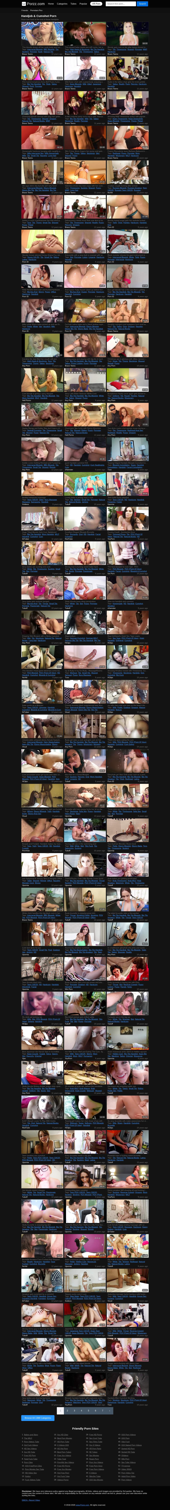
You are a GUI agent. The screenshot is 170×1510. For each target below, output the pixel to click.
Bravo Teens (27, 54)
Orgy (125, 326)
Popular (83, 4)
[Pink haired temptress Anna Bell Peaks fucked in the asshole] (42, 68)
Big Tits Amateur (86, 952)
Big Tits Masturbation (79, 950)
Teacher (68, 1229)
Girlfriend (119, 640)
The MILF (28, 1438)
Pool (50, 950)
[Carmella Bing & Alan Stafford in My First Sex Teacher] (85, 1211)
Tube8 (67, 781)
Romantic (74, 534)
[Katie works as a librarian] (42, 692)
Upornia (111, 504)
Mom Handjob (28, 398)
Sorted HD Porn (128, 1448)
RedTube (69, 539)
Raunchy (30, 1056)
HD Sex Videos (30, 1448)
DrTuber (25, 539)
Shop (47, 1365)
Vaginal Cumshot (34, 430)
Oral (81, 534)
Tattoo (96, 52)
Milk (53, 326)
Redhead (116, 153)
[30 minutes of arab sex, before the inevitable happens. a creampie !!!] (85, 1073)
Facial (98, 534)
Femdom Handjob (29, 1298)
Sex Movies (94, 1455)
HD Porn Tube (63, 1442)
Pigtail (140, 121)
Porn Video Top (127, 1473)
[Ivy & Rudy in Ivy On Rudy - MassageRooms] (85, 657)
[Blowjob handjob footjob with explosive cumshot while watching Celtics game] (85, 1384)
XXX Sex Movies (96, 1480)
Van (40, 326)
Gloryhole (26, 987)
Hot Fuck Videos (31, 1445)
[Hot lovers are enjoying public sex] (128, 1073)
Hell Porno (26, 400)
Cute (125, 1229)
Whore (30, 811)
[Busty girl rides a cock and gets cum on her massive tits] (85, 726)
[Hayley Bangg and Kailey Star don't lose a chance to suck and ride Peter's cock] (42, 414)
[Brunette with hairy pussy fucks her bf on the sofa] (85, 795)
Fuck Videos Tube (32, 1480)
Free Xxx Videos (64, 1455)
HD (71, 465)
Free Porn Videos (96, 1469)
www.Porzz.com (82, 1505)
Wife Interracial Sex (35, 153)
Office (53, 292)
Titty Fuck (89, 846)
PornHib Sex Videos (65, 1462)
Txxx (110, 470)
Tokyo (48, 1054)
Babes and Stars (31, 1435)
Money (38, 883)
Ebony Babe (83, 329)
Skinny (41, 292)
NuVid (110, 192)
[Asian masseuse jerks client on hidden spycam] (128, 1038)
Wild (84, 84)
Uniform (116, 396)
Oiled (89, 84)
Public (119, 707)
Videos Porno (63, 1480)
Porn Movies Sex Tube (34, 1469)
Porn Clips (28, 1462)
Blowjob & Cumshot (138, 571)
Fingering (112, 502)
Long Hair (52, 155)
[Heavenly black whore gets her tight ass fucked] (42, 795)
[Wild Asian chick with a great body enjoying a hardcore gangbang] (85, 68)
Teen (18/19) (32, 500)
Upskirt (25, 1091)
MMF (145, 49)
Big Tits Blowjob (71, 52)
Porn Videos (126, 1480)
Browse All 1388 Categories (38, 1418)
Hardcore (111, 52)
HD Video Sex (31, 1473)
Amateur (111, 606)
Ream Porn (94, 1459)
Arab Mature (84, 1088)
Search (142, 4)
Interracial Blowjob (35, 49)
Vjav (24, 1058)
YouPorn (111, 539)
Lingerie (92, 257)
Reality (121, 84)
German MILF (92, 638)
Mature (119, 710)
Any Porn (26, 366)
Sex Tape (116, 638)
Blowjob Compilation (121, 465)
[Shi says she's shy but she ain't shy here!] (42, 172)
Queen (84, 292)
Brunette (111, 1125)
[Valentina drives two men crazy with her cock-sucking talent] (85, 172)
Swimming (69, 848)
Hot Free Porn (63, 1473)
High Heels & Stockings (80, 49)
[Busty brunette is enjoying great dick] (85, 899)
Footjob (25, 848)
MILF (128, 155)
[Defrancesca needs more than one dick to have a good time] (85, 207)
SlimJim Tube (95, 1476)
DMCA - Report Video (31, 1500)
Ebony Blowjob (50, 188)
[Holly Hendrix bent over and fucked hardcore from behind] (42, 276)
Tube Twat (61, 1459)
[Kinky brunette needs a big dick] (85, 1142)
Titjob (48, 84)
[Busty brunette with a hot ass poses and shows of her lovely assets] (85, 969)
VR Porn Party (95, 1448)
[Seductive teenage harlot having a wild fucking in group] (128, 1280)
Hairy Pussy (70, 814)
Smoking (94, 915)
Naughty (43, 155)
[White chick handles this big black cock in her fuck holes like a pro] (42, 899)
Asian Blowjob (76, 84)
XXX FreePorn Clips (33, 1466)
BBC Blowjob (49, 49)
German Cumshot (77, 638)
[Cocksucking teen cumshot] (85, 1176)
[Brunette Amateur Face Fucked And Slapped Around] (42, 1246)
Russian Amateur (135, 188)
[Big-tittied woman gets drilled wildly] (85, 1003)
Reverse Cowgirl (130, 984)
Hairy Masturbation (52, 742)
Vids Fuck (125, 1442)
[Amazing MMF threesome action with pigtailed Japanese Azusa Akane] (128, 103)
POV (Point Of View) (133, 569)
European (51, 1298)
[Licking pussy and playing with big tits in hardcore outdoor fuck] (85, 345)
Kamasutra (35, 502)
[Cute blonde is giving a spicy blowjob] (42, 380)
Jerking (85, 502)
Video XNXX (126, 1469)
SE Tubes (93, 1452)
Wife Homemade (52, 153)
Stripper (77, 500)
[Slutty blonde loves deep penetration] (85, 588)
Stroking (76, 1195)
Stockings (69, 121)
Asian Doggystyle (135, 119)
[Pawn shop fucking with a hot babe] (42, 1350)
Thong (134, 121)
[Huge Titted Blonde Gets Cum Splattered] (42, 518)
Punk (32, 86)
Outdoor (127, 707)
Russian (137, 190)
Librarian (42, 707)
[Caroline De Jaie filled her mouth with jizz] (42, 345)
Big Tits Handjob (97, 49)
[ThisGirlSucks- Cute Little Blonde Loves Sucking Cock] (85, 865)
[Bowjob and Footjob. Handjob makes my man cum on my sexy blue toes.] (42, 830)
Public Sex (112, 1091)
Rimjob (110, 363)
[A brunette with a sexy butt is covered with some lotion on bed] (85, 241)
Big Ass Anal (32, 292)
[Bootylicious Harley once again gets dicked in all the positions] (128, 380)
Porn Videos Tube (31, 1442)
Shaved (130, 49)
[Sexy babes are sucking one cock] (42, 553)
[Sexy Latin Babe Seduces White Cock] (85, 380)
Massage (26, 502)
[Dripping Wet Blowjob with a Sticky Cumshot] (42, 622)
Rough (127, 396)
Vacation (46, 326)
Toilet (144, 950)
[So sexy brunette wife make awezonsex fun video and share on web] (128, 1107)
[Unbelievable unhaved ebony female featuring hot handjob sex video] (42, 726)
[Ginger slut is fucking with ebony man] (128, 1350)
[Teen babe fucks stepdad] (128, 484)
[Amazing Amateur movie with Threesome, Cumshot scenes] (128, 657)
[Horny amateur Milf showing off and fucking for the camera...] (128, 1176)
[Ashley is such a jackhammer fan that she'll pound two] (42, 207)
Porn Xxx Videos (96, 1462)
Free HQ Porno (63, 1466)
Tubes (73, 4)
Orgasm (52, 119)
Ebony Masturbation (94, 707)
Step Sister (74, 1296)
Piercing (134, 84)
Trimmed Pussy (119, 534)
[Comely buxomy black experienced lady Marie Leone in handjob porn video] (85, 692)
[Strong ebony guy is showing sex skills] (42, 1315)
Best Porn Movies (64, 1438)
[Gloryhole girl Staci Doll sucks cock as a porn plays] (128, 761)
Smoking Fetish (83, 915)
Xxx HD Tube (29, 1452)
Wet (29, 638)
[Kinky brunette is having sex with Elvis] (128, 969)
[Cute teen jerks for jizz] (42, 934)
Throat (45, 603)
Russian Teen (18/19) (124, 190)
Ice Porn (111, 573)
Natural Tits (48, 52)
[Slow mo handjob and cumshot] (128, 588)
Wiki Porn (125, 1459)
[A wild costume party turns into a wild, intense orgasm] (85, 103)
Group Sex (51, 1296)
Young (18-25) (33, 257)
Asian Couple (32, 777)
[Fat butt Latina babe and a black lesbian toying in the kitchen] (85, 311)
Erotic (24, 814)
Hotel (142, 638)
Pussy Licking (77, 363)
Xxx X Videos (94, 1445)
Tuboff (67, 504)
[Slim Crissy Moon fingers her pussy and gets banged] (85, 137)
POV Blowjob (118, 569)
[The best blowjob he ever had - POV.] (128, 553)
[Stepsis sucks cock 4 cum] (85, 1280)
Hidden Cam (118, 1054)
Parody (123, 987)
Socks (71, 571)
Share (119, 1123)
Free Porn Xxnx (95, 1466)
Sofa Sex (83, 811)
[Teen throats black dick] (42, 969)
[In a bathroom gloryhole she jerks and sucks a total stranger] (128, 934)
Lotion (85, 257)
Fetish (119, 502)
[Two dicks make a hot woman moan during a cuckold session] (128, 414)
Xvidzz (28, 1476)
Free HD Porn (30, 1455)
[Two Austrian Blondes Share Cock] (128, 830)
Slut (71, 257)
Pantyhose (112, 1402)
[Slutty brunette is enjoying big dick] (42, 1211)
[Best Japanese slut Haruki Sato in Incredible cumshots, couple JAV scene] (42, 1038)
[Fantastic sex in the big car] (128, 1003)
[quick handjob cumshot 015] (85, 449)
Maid (87, 1160)
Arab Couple (80, 1091)
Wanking (115, 1056)
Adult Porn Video (128, 1476)
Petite (29, 326)
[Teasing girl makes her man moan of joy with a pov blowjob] (85, 1107)
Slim (97, 153)
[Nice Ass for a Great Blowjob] (85, 761)
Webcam (90, 1091)
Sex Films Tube (95, 1442)
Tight (115, 222)
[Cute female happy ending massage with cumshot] (128, 1211)
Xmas (115, 361)
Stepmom (120, 883)
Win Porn (69, 989)
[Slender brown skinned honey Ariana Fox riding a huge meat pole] (42, 241)
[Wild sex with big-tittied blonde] (85, 1350)
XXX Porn (125, 1438)
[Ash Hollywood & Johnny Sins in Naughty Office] (42, 865)
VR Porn (96, 4)
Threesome (88, 52)
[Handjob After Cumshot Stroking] (128, 1384)
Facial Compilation (134, 467)
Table (29, 881)
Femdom (42, 1298)
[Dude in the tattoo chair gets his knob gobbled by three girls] (128, 68)
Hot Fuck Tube (63, 1476)
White (131, 257)
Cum (67, 467)
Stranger (121, 952)
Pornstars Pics (36, 10)
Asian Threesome (119, 119)
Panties (126, 222)
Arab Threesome (119, 881)
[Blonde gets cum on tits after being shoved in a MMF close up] (128, 34)
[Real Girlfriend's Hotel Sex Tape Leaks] (128, 622)
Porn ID (111, 227)
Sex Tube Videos (128, 1462)
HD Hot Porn (62, 1448)
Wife (24, 155)
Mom (75, 1056)
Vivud (67, 712)
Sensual (68, 675)
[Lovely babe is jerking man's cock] (85, 484)
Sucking (25, 52)
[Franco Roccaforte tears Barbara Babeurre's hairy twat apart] (128, 137)
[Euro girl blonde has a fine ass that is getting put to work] (128, 276)
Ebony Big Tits (28, 190)
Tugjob (42, 1054)
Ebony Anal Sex (34, 814)
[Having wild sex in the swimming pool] (85, 830)
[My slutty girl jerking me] (42, 1003)
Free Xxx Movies (64, 1469)
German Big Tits (71, 640)
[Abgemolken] (85, 622)
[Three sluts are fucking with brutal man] (128, 795)
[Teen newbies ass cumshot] (42, 1142)
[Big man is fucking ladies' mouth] (128, 1246)
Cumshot (77, 294)
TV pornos (125, 1466)
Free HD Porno (95, 1435)
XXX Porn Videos (128, 1435)
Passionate (87, 571)
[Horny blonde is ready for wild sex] (128, 1315)
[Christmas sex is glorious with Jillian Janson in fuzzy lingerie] (128, 345)
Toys (29, 222)
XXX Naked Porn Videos (131, 1445)
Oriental (38, 1056)
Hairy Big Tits (27, 744)
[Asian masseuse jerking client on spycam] (85, 1246)
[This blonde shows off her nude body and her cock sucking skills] (42, 34)
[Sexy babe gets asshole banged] (42, 588)
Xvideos (25, 504)
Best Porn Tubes (64, 1452)
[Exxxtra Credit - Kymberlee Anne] (128, 518)
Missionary (120, 155)
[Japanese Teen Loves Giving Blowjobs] (85, 1315)
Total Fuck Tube (30, 1459)
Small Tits (35, 155)
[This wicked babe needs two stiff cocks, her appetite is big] (85, 34)
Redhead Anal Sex (135, 430)
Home (51, 4)
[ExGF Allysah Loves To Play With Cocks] (42, 1107)
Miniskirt (97, 744)
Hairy (78, 814)
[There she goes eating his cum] (128, 726)
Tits (57, 49)
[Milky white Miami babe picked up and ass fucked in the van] (42, 311)
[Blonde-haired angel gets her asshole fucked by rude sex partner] (128, 207)
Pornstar (33, 52)
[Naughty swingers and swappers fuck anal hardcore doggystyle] (128, 311)
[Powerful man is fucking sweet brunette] (128, 1142)
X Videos (93, 1473)
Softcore (88, 1123)
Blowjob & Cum (54, 710)
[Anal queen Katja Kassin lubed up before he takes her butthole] (85, 276)
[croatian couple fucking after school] (128, 172)
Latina (24, 259)
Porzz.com (35, 4)
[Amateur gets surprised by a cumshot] (42, 1280)
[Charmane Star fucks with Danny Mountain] (85, 414)
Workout (73, 673)
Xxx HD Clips (62, 1435)
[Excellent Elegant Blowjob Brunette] (85, 518)
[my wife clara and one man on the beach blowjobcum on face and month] (128, 692)
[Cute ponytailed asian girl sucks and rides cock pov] (42, 761)
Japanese (97, 84)
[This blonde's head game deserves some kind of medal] (42, 657)
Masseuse (138, 1056)
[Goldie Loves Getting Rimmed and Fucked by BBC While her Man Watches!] (42, 449)
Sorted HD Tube (128, 1452)
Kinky (129, 987)
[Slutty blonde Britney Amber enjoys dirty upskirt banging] (42, 1073)
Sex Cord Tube (95, 1438)
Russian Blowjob (119, 188)
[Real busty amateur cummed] (85, 934)
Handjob (77, 86)
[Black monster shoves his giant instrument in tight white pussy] (128, 241)
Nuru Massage (50, 500)
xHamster (69, 470)
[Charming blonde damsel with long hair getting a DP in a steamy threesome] (42, 103)
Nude (40, 52)
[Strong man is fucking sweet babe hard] (85, 553)
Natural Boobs (39, 121)
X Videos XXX (63, 1445)
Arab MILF (132, 881)
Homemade (117, 603)
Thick (120, 222)
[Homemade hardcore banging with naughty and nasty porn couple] (42, 137)
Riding (56, 257)
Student (125, 848)
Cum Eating (129, 744)
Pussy (74, 155)
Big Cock (120, 675)
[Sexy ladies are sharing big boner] (42, 1384)
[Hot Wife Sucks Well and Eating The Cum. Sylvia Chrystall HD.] (85, 1038)
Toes (29, 846)
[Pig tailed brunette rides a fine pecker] (128, 899)
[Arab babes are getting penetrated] (128, 865)
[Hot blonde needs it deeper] (42, 1176)
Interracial (120, 259)
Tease (133, 465)
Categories (62, 4)
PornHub (26, 851)
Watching (77, 1402)
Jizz (23, 952)
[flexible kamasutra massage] (42, 484)
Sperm (55, 1054)
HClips (67, 643)
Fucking (111, 1298)
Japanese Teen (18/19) (80, 1331)
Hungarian (88, 1056)
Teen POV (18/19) (40, 1158)
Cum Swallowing (97, 465)
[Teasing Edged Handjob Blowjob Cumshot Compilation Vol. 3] (128, 449)
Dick (109, 225)
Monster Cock (28, 883)
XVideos (124, 1455)
